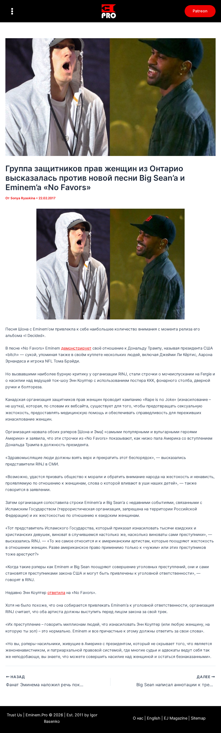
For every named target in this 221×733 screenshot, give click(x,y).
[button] (200, 11)
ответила (56, 592)
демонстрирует (76, 348)
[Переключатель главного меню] (12, 11)
